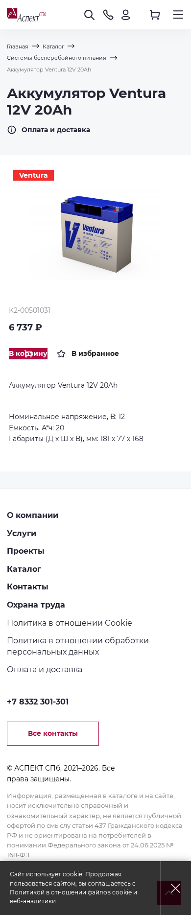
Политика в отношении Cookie (69, 623)
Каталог (24, 569)
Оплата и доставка (56, 129)
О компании (32, 515)
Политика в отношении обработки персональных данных (78, 646)
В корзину (28, 353)
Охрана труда (36, 605)
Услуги (21, 533)
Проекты (26, 551)
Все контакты (53, 733)
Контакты (27, 586)
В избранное (95, 353)
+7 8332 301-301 (38, 701)
